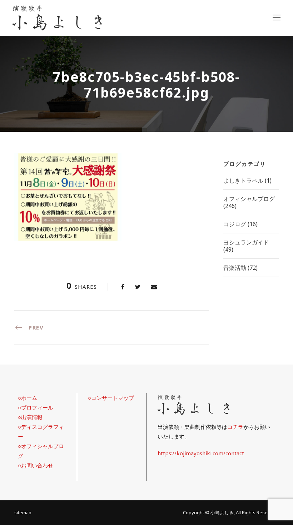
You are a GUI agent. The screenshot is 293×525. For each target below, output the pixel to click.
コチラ (235, 426)
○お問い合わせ (35, 465)
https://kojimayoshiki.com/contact (201, 453)
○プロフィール (35, 407)
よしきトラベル (243, 180)
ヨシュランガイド (246, 242)
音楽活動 (234, 268)
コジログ (234, 224)
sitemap (22, 512)
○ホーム (27, 397)
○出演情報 (30, 417)
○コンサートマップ (111, 397)
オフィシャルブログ (249, 199)
